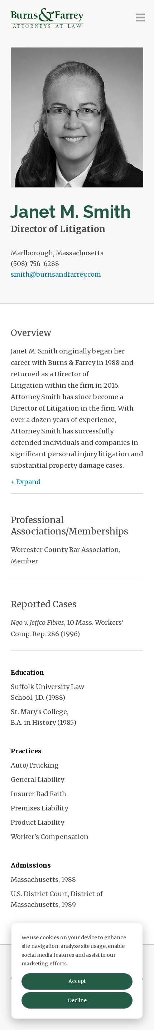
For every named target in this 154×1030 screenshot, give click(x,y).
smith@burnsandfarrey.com (56, 274)
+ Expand (26, 482)
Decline (77, 1000)
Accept (77, 981)
